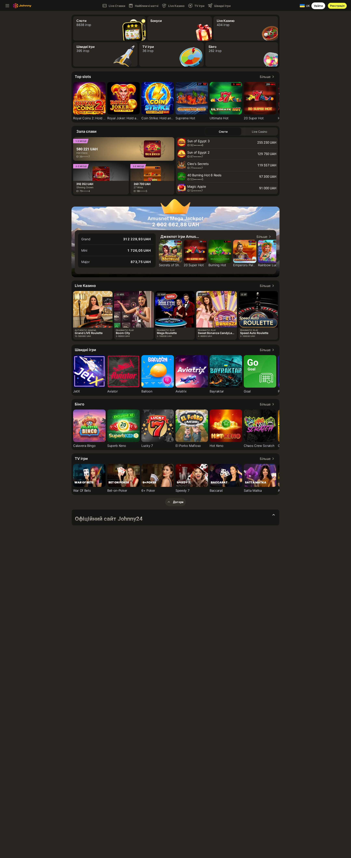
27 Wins (138, 187)
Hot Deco (82, 152)
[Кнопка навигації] (7, 6)
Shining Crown (84, 187)
